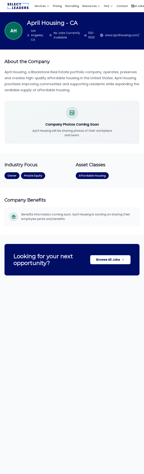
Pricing (57, 6)
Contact (122, 6)
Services (40, 6)
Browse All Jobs (108, 259)
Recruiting (72, 6)
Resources (89, 6)
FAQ (106, 6)
